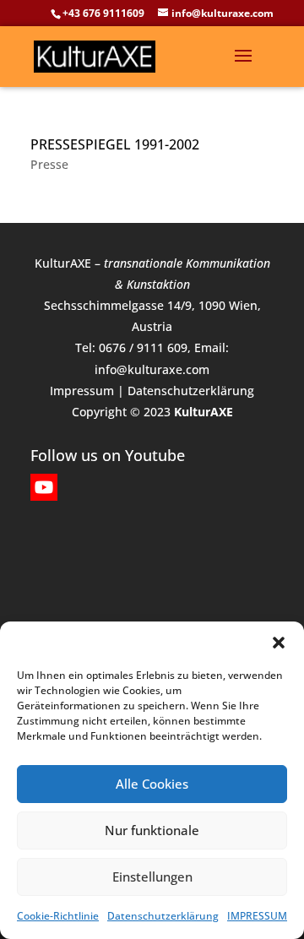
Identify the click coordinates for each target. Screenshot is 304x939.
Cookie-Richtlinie (58, 916)
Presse (49, 164)
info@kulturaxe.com (152, 369)
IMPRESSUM (257, 916)
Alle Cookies (152, 783)
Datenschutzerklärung (163, 916)
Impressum (82, 391)
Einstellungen (152, 876)
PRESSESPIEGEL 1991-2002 (114, 144)
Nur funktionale (152, 830)
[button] (278, 642)
